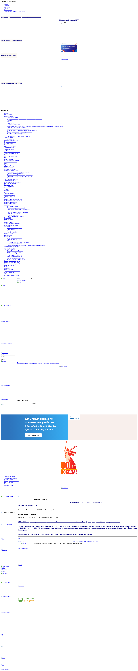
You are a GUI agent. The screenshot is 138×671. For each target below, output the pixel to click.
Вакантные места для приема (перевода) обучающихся (22, 130)
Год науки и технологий (13, 210)
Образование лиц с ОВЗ (10, 162)
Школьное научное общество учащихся (17, 212)
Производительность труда (11, 140)
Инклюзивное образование (11, 160)
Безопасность (7, 220)
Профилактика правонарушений (13, 199)
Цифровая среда (8, 185)
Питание (6, 190)
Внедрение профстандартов (11, 262)
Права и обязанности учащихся (15, 216)
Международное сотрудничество (16, 133)
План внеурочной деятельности (15, 173)
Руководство (10, 123)
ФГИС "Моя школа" (9, 186)
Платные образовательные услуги (16, 127)
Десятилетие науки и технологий (16, 208)
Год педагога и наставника (14, 238)
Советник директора (9, 196)
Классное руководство (10, 248)
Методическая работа (9, 143)
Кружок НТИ (7, 218)
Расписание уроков (9, 149)
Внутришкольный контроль (11, 275)
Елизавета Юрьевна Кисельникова (16, 259)
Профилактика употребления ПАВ (13, 200)
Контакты (6, 5)
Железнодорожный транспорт (12, 223)
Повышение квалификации (14, 243)
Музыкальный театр (9, 272)
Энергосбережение (9, 265)
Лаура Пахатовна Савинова (14, 255)
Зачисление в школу (9, 137)
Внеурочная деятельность (11, 170)
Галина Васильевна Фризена (15, 251)
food (5, 192)
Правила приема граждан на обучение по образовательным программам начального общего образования (55, 534)
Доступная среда (8, 482)
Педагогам (7, 236)
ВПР (5, 157)
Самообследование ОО (10, 180)
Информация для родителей (14, 228)
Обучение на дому (9, 167)
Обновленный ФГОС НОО (14, 239)
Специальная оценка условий (12, 263)
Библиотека (7, 274)
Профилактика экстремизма (11, 203)
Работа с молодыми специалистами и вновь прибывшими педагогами (26, 245)
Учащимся (7, 205)
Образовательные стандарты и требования (18, 136)
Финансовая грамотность (11, 153)
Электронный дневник (10, 183)
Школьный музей (8, 269)
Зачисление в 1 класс (9, 476)
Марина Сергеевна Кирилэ (14, 252)
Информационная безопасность (12, 182)
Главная (6, 4)
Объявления (10, 241)
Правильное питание (13, 215)
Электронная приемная (10, 478)
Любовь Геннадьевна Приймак (15, 258)
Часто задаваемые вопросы (11, 481)
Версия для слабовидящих (9, 1)
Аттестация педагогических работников (18, 242)
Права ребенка (11, 229)
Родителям (7, 226)
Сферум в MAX (8, 187)
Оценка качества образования (12, 155)
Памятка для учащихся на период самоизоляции (38, 363)
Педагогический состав (13, 124)
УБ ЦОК (6, 189)
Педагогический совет (10, 142)
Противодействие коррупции (12, 261)
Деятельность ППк (9, 166)
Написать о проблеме (33, 435)
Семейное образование (10, 169)
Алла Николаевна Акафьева (14, 256)
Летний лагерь (8, 235)
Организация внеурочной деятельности (18, 172)
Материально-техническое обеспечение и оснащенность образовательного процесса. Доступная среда (35, 126)
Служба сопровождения (10, 165)
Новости (6, 113)
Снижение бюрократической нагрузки (14, 11)
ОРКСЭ (6, 150)
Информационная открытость (12, 225)
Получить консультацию (10, 479)
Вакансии (6, 484)
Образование (10, 122)
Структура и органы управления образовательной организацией (24, 119)
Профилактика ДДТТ (10, 222)
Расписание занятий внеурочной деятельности (20, 175)
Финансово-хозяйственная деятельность (18, 129)
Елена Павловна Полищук (14, 253)
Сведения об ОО (8, 116)
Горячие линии (8, 10)
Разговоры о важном (12, 177)
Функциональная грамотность (12, 152)
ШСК (5, 266)
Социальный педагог (9, 195)
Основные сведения (12, 117)
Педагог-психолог (9, 198)
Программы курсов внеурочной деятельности (19, 176)
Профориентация (8, 159)
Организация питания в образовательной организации (22, 134)
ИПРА (5, 163)
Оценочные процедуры (10, 156)
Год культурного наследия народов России (18, 209)
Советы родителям (12, 232)
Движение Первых (9, 219)
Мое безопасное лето (12, 206)
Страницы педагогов (9, 249)
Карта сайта (7, 7)
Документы (10, 120)
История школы (8, 114)
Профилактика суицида (10, 202)
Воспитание (7, 268)
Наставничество (8, 144)
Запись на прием (8, 485)
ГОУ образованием (9, 139)
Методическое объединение (11, 246)
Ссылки (6, 8)
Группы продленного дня (11, 179)
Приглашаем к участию (13, 213)
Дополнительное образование (12, 271)
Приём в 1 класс (8, 233)
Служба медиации (9, 193)
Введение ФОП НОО (10, 146)
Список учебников (9, 147)
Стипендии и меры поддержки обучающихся (19, 132)
